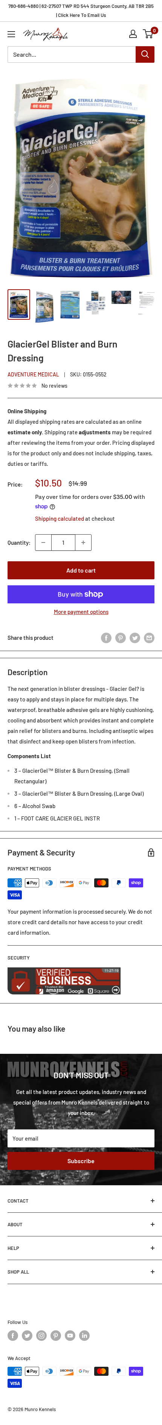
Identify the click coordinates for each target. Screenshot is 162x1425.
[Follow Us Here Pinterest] (55, 1335)
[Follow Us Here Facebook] (13, 1335)
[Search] (145, 54)
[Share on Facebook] (106, 637)
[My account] (133, 34)
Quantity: (19, 542)
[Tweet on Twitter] (135, 637)
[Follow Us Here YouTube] (70, 1335)
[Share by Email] (149, 637)
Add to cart (81, 570)
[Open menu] (11, 34)
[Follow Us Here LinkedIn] (84, 1335)
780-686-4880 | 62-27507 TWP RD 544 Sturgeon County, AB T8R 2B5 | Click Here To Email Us (81, 10)
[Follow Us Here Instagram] (41, 1335)
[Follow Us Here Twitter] (27, 1335)
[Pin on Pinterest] (120, 637)
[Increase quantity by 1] (83, 542)
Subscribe (81, 1160)
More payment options (81, 611)
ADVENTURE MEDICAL (33, 374)
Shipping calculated (59, 518)
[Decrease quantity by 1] (43, 542)
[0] (148, 33)
